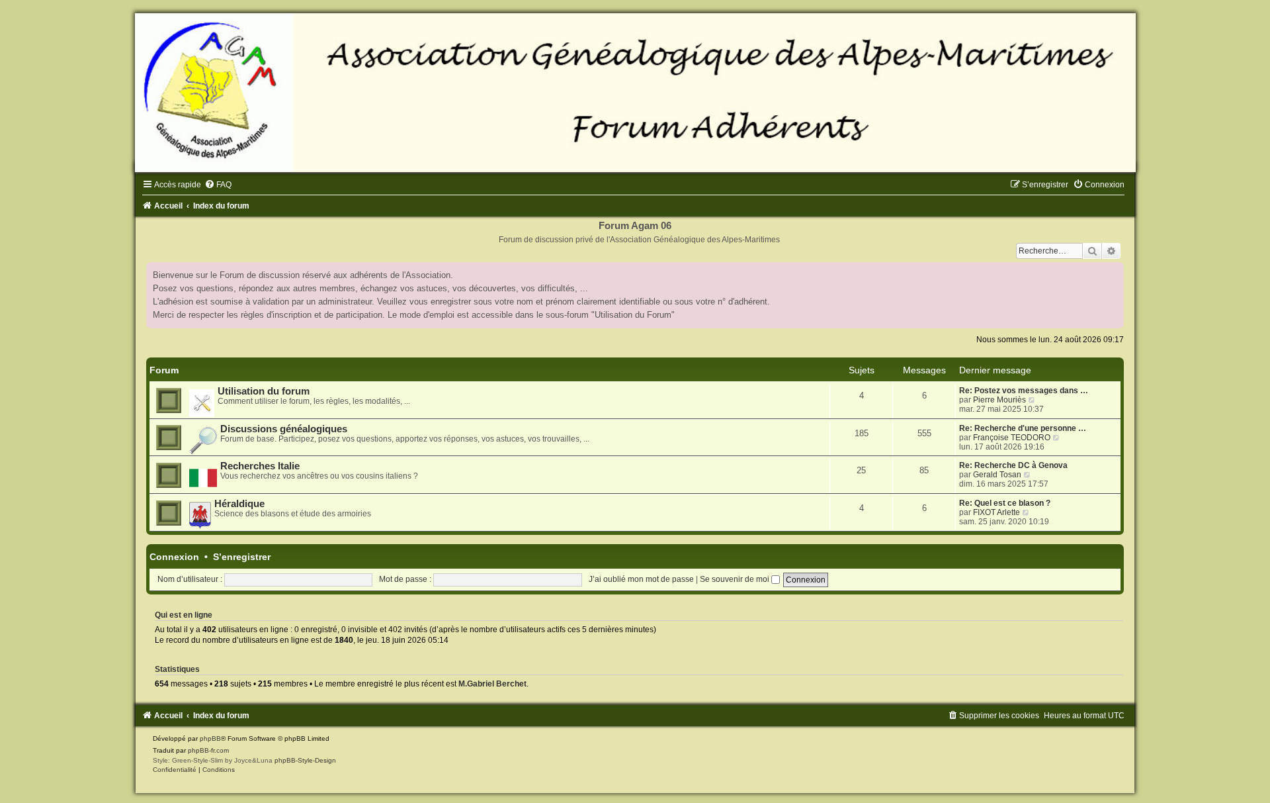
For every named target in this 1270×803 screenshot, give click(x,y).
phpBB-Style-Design (305, 760)
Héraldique (239, 503)
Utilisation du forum (264, 391)
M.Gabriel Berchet (492, 683)
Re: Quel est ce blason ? (1004, 503)
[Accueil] (635, 92)
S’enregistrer (242, 556)
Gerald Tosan (997, 474)
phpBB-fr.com (208, 750)
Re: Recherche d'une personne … (1022, 428)
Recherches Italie (260, 466)
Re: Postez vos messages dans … (1023, 390)
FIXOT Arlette (996, 512)
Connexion (174, 556)
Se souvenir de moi (735, 579)
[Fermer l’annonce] (1113, 273)
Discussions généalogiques (283, 429)
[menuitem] (218, 184)
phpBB (210, 738)
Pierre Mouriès (999, 399)
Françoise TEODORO (1011, 437)
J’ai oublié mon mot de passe (641, 579)
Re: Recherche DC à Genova (1013, 465)
